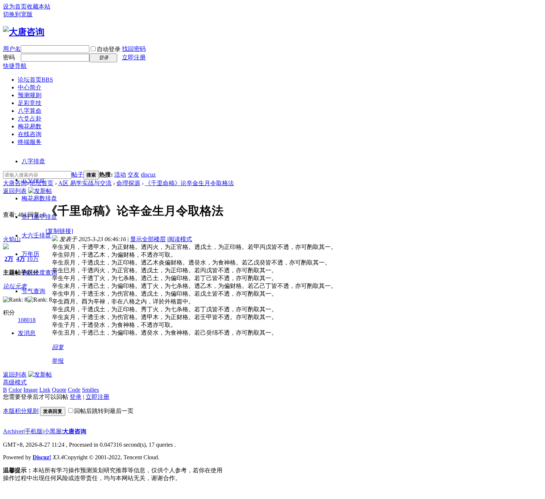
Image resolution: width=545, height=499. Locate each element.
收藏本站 (38, 6)
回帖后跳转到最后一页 (103, 411)
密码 (9, 57)
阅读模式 (180, 239)
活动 (120, 174)
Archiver (13, 431)
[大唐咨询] (23, 32)
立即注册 (134, 57)
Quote (59, 390)
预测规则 (30, 95)
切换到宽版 (18, 14)
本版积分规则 (21, 411)
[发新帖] (40, 191)
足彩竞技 (30, 103)
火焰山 (12, 239)
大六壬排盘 (36, 235)
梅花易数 (30, 126)
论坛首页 (35, 79)
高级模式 (15, 382)
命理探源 (128, 183)
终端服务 (30, 142)
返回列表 (15, 191)
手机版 (34, 431)
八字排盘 (33, 161)
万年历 (30, 254)
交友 (133, 174)
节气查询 (33, 291)
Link (44, 390)
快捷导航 (15, 66)
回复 (58, 347)
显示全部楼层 (148, 239)
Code (74, 390)
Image (30, 390)
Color (15, 390)
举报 (58, 361)
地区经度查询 (39, 272)
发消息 (27, 333)
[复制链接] (59, 231)
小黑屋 (53, 431)
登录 (76, 397)
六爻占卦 (30, 118)
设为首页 (15, 6)
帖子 (77, 174)
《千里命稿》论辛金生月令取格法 (189, 183)
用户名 (12, 49)
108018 (27, 320)
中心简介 (30, 87)
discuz (148, 174)
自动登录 (108, 49)
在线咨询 (30, 134)
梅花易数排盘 (39, 198)
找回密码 (134, 49)
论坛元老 (15, 286)
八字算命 (30, 111)
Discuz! (42, 457)
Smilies (90, 390)
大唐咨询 (15, 183)
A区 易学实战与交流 (85, 183)
